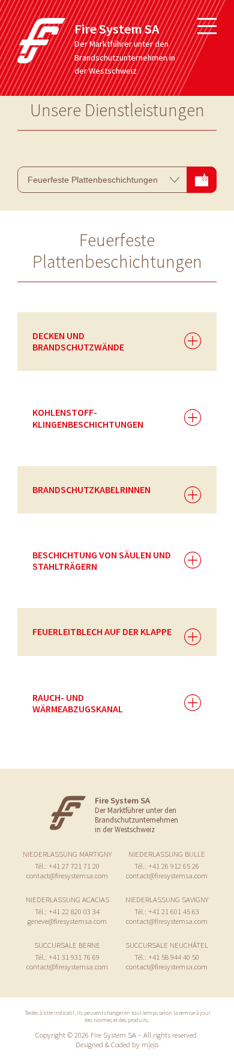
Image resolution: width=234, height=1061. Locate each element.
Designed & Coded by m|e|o (117, 1044)
